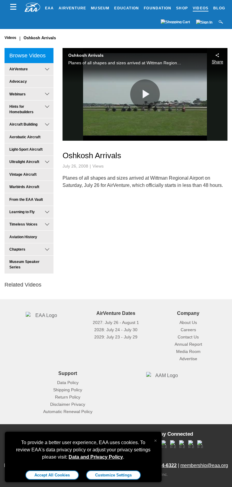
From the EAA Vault (26, 199)
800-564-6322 (162, 465)
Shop (182, 8)
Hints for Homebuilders (21, 109)
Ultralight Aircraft (24, 162)
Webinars (17, 94)
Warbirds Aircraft (24, 187)
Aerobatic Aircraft (24, 137)
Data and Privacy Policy (96, 457)
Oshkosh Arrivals (40, 38)
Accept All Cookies (52, 475)
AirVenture (72, 8)
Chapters (17, 249)
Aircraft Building (23, 124)
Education (126, 8)
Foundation (157, 8)
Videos (200, 8)
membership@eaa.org (204, 465)
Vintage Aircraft (23, 174)
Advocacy (18, 81)
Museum (100, 8)
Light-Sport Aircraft (26, 149)
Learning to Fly (22, 212)
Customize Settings (113, 475)
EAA (49, 8)
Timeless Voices (23, 224)
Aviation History (23, 237)
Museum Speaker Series (24, 264)
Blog (219, 8)
